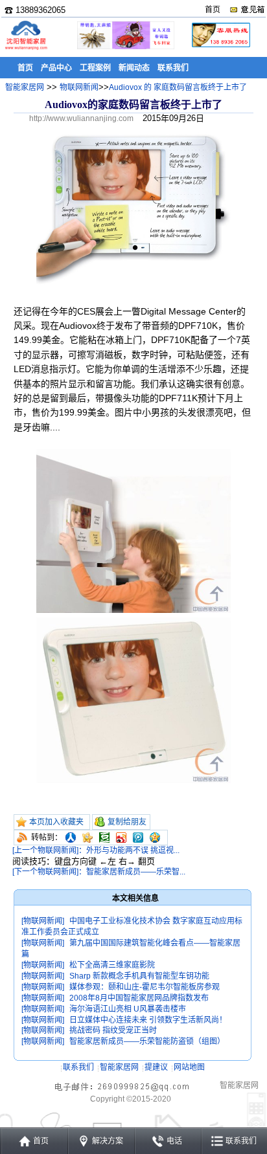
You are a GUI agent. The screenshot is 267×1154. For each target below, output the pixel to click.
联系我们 (78, 1067)
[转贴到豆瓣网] (104, 837)
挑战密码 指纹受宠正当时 (113, 1030)
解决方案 (107, 1141)
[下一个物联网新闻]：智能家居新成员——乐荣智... (98, 871)
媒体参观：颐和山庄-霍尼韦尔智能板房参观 (144, 987)
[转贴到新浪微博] (121, 837)
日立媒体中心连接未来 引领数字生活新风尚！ (148, 1020)
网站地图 (189, 1067)
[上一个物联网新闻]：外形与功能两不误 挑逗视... (96, 850)
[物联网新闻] (42, 921)
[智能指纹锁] (124, 47)
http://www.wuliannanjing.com (81, 118)
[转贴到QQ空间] (154, 837)
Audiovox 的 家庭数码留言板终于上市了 (178, 87)
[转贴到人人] (70, 837)
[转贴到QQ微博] (138, 837)
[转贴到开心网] (87, 837)
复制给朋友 (127, 822)
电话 (174, 1141)
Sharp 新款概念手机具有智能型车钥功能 (139, 976)
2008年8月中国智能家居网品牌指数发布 (139, 998)
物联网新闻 (79, 87)
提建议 (156, 1067)
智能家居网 (24, 87)
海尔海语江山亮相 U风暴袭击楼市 (127, 1009)
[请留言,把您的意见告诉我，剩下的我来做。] (246, 9)
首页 (212, 9)
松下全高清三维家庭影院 (112, 965)
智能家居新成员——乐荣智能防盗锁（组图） (147, 1041)
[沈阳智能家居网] (26, 49)
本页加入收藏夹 (56, 822)
